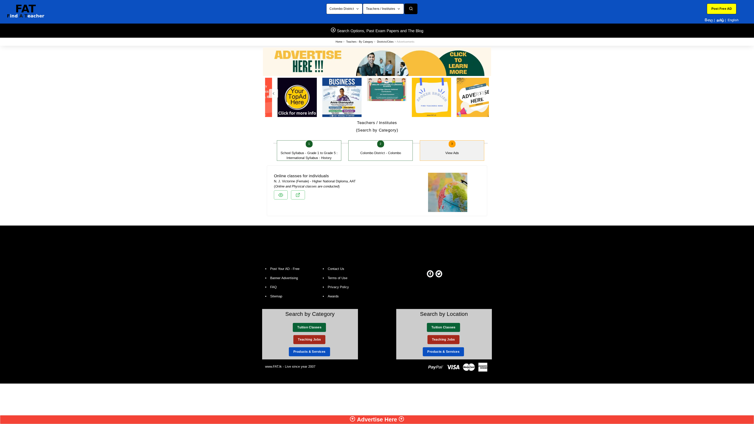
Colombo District (342, 8)
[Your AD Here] (377, 61)
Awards (333, 296)
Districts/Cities (385, 41)
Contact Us (336, 269)
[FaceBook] (430, 273)
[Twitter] (438, 273)
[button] (722, 9)
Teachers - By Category (359, 41)
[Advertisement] (375, 245)
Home (339, 41)
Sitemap (276, 296)
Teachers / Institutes (381, 8)
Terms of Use (337, 278)
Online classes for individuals (301, 176)
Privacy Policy (338, 287)
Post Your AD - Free (284, 269)
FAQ (273, 287)
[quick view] (281, 194)
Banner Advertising (284, 278)
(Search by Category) (377, 126)
